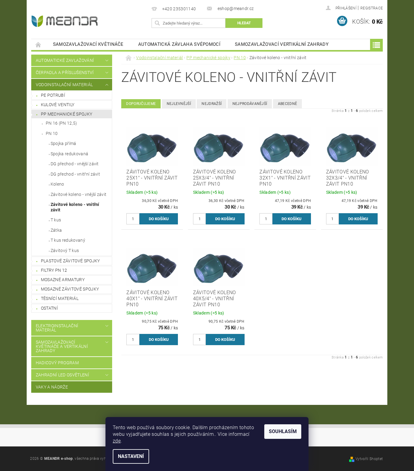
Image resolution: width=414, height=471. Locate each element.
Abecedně (287, 104)
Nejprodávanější (249, 104)
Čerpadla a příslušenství (65, 72)
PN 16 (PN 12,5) (61, 123)
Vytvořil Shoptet (369, 459)
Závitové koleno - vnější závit (79, 194)
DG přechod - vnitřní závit (75, 174)
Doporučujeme (141, 104)
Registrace (371, 8)
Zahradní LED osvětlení (62, 374)
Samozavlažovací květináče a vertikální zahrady (62, 346)
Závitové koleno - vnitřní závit (75, 207)
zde (117, 441)
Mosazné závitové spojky (70, 289)
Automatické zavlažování (65, 60)
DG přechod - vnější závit (75, 163)
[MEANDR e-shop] (65, 21)
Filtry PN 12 (54, 270)
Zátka (56, 230)
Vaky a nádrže (52, 387)
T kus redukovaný (68, 240)
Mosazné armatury (63, 279)
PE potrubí (53, 95)
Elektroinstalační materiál (57, 327)
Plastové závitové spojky (70, 260)
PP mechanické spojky (66, 114)
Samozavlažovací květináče (88, 44)
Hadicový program (57, 362)
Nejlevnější (179, 104)
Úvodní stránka (38, 44)
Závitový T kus (65, 250)
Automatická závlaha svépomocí (179, 44)
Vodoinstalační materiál (64, 84)
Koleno (57, 184)
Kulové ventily (57, 104)
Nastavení (131, 456)
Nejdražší (212, 104)
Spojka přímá (63, 143)
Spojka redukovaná (69, 153)
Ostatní (49, 308)
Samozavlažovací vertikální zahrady (282, 44)
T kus (56, 219)
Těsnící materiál (59, 298)
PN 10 (52, 133)
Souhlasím (283, 431)
